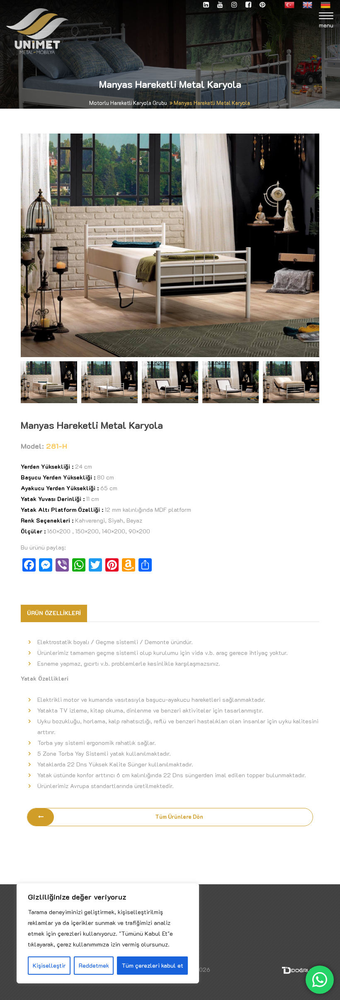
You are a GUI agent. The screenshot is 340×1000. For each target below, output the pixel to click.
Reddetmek (94, 965)
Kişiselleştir (49, 965)
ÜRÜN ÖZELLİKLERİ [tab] (54, 613)
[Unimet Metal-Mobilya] (37, 30)
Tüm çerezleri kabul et (152, 965)
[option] (170, 245)
